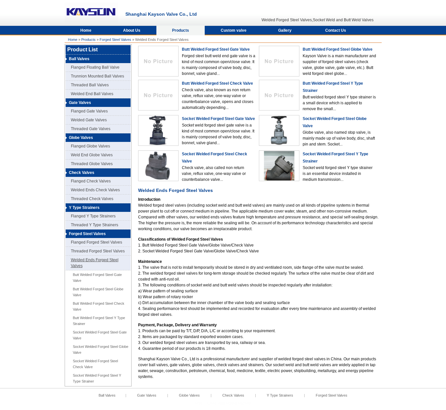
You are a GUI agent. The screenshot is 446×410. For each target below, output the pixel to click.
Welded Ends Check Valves (95, 190)
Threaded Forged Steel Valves (98, 251)
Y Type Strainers (84, 207)
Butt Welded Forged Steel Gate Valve (97, 277)
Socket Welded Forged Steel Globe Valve (100, 349)
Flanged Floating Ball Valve (95, 67)
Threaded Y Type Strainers (94, 225)
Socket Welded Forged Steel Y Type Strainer (97, 378)
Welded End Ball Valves (92, 94)
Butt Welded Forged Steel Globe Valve (98, 292)
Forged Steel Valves (115, 40)
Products (180, 30)
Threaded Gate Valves (90, 129)
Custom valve (234, 30)
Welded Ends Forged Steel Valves (95, 263)
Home (85, 30)
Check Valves (81, 172)
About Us (131, 30)
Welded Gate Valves (89, 120)
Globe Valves (81, 137)
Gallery (285, 30)
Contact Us (335, 30)
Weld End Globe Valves (92, 155)
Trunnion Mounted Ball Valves (97, 76)
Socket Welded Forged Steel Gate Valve (100, 335)
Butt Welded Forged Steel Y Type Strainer (99, 321)
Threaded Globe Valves (92, 164)
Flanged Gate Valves (89, 111)
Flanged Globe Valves (90, 146)
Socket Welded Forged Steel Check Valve (95, 364)
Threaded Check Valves (92, 198)
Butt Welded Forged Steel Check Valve (98, 306)
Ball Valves (79, 59)
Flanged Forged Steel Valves (96, 242)
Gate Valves (80, 102)
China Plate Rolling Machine (229, 403)
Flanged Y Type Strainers (93, 216)
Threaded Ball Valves (90, 85)
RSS (198, 403)
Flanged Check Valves (91, 181)
